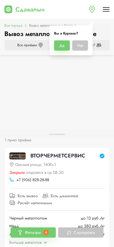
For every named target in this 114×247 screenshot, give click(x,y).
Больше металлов (25, 242)
